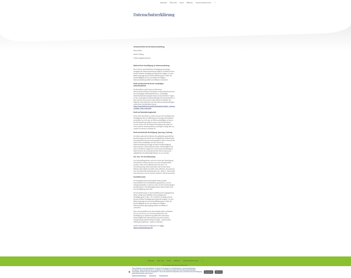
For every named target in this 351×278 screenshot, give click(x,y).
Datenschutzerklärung (139, 275)
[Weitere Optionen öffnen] (215, 2)
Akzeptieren (208, 272)
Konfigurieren (163, 275)
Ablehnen (219, 272)
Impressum (152, 275)
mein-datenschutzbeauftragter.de (148, 227)
